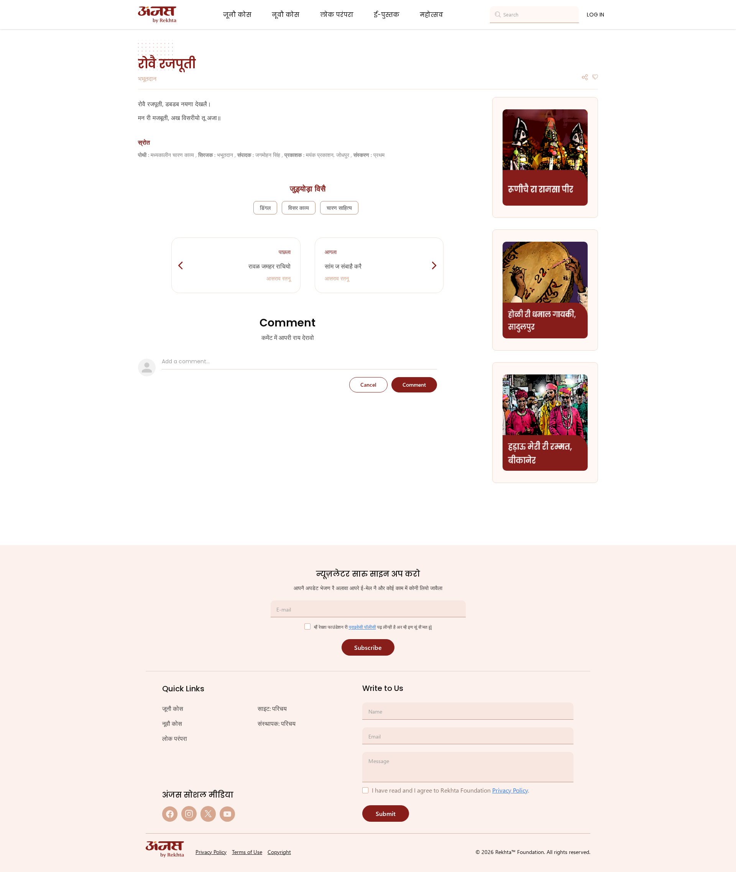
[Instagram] (189, 814)
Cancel (368, 384)
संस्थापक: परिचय (277, 723)
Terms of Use (247, 852)
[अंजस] (157, 15)
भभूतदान (147, 78)
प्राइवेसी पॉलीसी (362, 627)
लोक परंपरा (336, 14)
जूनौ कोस (237, 14)
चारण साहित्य (339, 207)
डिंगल (265, 207)
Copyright (279, 852)
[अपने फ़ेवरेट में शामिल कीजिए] (595, 76)
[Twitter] (208, 814)
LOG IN (595, 14)
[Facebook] (169, 814)
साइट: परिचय (272, 708)
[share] (585, 76)
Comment (414, 384)
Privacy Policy (510, 790)
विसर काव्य (298, 207)
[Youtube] (227, 814)
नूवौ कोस (285, 14)
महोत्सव (431, 14)
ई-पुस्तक (386, 14)
